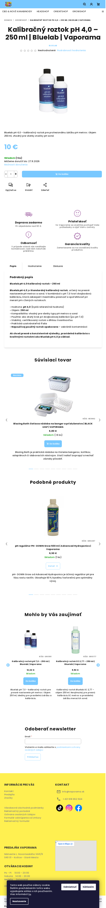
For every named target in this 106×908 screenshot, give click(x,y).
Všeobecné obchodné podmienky (24, 807)
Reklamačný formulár (17, 821)
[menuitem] (17, 11)
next (99, 420)
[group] (30, 665)
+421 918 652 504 (72, 799)
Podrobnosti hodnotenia (71, 50)
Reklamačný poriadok (18, 811)
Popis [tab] (13, 266)
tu (29, 894)
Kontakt (9, 791)
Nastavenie (19, 901)
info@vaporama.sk (73, 791)
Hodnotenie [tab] (35, 266)
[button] (31, 684)
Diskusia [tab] (58, 266)
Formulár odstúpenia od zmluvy (23, 817)
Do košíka (63, 174)
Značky (8, 797)
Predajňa (9, 794)
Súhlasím (88, 887)
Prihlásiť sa (32, 757)
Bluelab (53, 45)
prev (6, 420)
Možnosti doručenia (16, 164)
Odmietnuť (69, 887)
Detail (51, 566)
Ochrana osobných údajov (20, 814)
